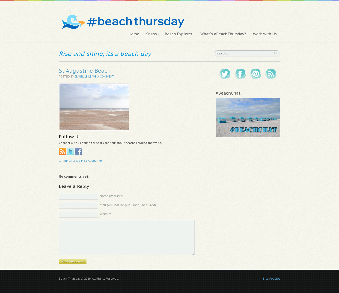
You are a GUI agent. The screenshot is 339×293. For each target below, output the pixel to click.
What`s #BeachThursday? (223, 34)
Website (106, 214)
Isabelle (81, 76)
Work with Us (265, 34)
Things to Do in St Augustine (80, 160)
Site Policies (271, 278)
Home (134, 34)
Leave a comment (101, 76)
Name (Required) (112, 196)
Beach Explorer (176, 34)
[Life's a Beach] (122, 13)
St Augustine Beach (85, 70)
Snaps (150, 34)
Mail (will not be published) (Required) (128, 205)
